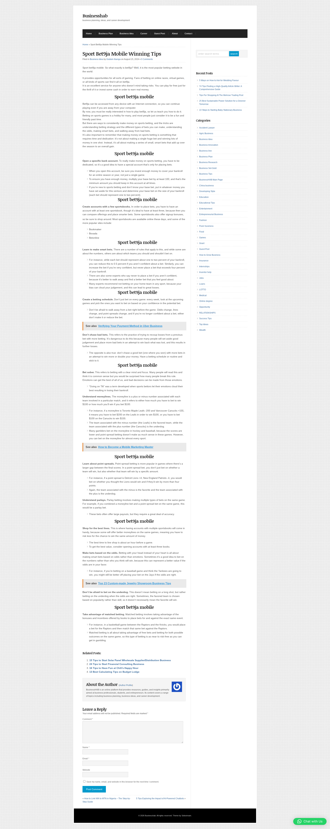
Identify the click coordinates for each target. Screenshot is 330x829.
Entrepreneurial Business (211, 214)
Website (86, 770)
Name (86, 747)
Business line (205, 151)
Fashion (203, 220)
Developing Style (207, 191)
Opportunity (204, 307)
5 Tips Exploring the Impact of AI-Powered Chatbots (160, 798)
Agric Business (206, 133)
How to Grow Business (209, 255)
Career (143, 33)
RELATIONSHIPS (207, 313)
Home (89, 33)
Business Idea (127, 33)
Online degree (206, 301)
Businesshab (95, 16)
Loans (202, 284)
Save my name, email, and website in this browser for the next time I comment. (122, 782)
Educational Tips (207, 203)
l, (138, 67)
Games (202, 237)
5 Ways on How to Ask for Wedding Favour (219, 80)
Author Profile (125, 685)
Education (204, 197)
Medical (203, 295)
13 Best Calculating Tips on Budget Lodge (114, 671)
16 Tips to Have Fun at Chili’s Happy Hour (113, 668)
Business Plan (106, 33)
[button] (310, 821)
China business (206, 185)
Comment (87, 719)
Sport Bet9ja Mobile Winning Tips (121, 53)
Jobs (201, 278)
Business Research (208, 162)
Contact (188, 33)
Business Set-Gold (208, 168)
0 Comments (147, 59)
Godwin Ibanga (113, 59)
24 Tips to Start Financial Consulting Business (116, 664)
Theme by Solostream (182, 816)
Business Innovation (208, 145)
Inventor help (205, 272)
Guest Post (159, 33)
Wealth (202, 330)
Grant (201, 243)
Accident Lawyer (207, 128)
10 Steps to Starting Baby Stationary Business (220, 110)
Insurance (203, 260)
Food (201, 232)
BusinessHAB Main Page (211, 180)
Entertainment (205, 208)
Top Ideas (203, 324)
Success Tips (205, 318)
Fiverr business (206, 226)
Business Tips (205, 174)
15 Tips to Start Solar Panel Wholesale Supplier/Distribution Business (130, 660)
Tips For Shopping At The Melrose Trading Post (221, 95)
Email (85, 758)
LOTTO (202, 289)
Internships (204, 266)
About (175, 33)
